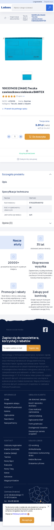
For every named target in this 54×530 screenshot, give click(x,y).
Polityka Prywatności (13, 407)
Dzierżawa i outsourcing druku (39, 454)
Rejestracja (48, 2)
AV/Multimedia (35, 449)
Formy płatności (35, 423)
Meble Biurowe (35, 459)
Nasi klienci (9, 419)
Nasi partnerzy (10, 423)
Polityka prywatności (20, 514)
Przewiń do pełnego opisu (15, 108)
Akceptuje (27, 520)
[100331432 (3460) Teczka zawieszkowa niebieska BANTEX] (23, 48)
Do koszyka (39, 136)
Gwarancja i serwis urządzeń (37, 432)
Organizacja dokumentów (14, 18)
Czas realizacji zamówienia (35, 410)
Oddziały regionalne (13, 445)
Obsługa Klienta (37, 394)
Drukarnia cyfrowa (36, 463)
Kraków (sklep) (10, 453)
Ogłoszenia (9, 415)
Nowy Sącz (9, 461)
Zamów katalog (35, 416)
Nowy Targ (9, 468)
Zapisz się (34, 348)
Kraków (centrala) (12, 449)
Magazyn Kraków (11, 480)
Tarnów (7, 457)
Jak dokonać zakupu (37, 399)
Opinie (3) (7, 223)
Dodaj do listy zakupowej (28, 159)
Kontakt (8, 440)
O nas (6, 399)
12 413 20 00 (13, 501)
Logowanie (37, 2)
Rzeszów (8, 465)
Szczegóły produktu (13, 174)
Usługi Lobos (35, 440)
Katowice (8, 476)
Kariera (7, 411)
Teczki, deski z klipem (25, 18)
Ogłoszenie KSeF (36, 419)
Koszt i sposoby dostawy (35, 404)
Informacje (10, 394)
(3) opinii (19, 96)
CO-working (34, 445)
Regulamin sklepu (11, 403)
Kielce (6, 472)
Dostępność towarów (38, 427)
